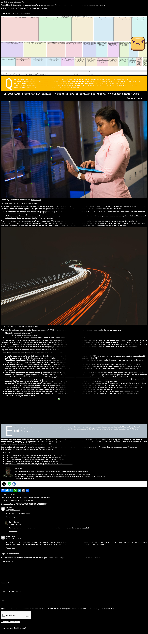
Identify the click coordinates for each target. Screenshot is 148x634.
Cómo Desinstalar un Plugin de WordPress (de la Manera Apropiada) (37, 459)
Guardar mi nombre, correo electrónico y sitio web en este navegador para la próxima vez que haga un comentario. (59, 609)
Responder (10, 517)
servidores (34, 497)
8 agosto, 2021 (13, 510)
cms (2, 497)
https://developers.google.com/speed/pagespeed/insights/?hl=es (56, 337)
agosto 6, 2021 (8, 494)
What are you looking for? (13, 628)
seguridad (17, 497)
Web (2, 600)
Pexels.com (36, 200)
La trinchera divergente (12, 2)
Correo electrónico (11, 591)
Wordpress (45, 497)
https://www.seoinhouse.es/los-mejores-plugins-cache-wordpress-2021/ (38, 464)
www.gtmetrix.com (23, 333)
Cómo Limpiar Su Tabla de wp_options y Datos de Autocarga (33, 457)
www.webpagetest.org (27, 335)
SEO (25, 497)
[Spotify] (9, 484)
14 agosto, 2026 (13, 539)
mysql (8, 497)
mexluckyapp (11, 536)
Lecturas (5, 501)
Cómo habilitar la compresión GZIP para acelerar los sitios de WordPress (41, 455)
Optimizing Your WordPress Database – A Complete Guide (31, 462)
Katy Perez (14, 522)
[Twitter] (4, 484)
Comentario (7, 561)
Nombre (5, 583)
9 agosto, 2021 (16, 524)
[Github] (14, 484)
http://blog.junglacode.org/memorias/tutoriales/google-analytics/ (90, 342)
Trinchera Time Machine (22, 501)
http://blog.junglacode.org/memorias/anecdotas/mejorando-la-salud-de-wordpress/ (88, 377)
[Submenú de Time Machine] (40, 8)
